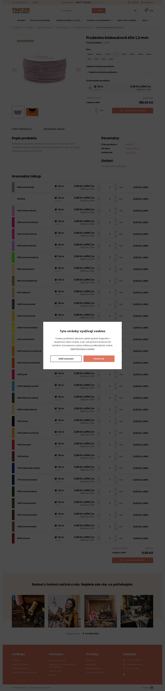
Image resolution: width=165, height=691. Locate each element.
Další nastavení (66, 358)
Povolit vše (99, 358)
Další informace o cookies (82, 348)
